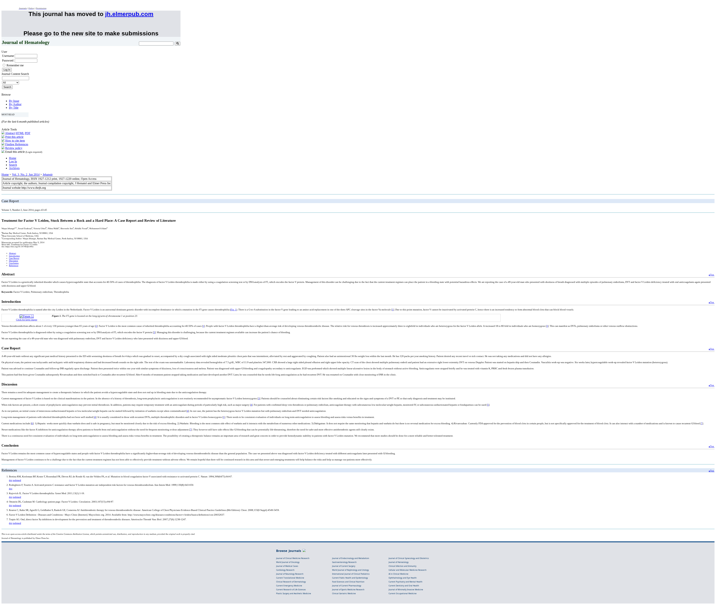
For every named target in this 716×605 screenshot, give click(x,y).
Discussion (13, 261)
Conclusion (14, 263)
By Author (15, 104)
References (13, 266)
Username (8, 55)
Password (7, 60)
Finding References (16, 144)
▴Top (712, 274)
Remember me (15, 65)
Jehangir (48, 174)
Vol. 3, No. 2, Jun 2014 (26, 174)
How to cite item (15, 140)
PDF (27, 133)
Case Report (14, 258)
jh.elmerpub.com (129, 14)
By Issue (14, 100)
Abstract (10, 133)
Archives (14, 168)
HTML (20, 133)
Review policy (13, 148)
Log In (13, 161)
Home (12, 158)
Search (13, 164)
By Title (13, 107)
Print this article (14, 136)
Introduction (14, 256)
